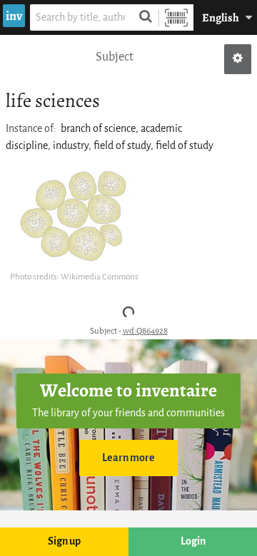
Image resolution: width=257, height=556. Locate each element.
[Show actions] (237, 59)
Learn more (128, 458)
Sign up (64, 541)
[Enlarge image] (74, 217)
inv (14, 15)
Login (193, 541)
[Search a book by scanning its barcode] (176, 17)
